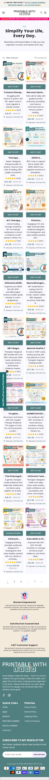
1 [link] (7, 581)
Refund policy (30, 712)
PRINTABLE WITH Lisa (33, 764)
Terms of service (32, 721)
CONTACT (7, 730)
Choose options (13, 533)
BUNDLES (6, 716)
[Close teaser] (7, 371)
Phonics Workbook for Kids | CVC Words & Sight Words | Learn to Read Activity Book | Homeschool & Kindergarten (36, 220)
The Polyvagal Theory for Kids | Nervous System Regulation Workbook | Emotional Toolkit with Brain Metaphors (13, 476)
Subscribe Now (39, 754)
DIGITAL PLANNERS (10, 725)
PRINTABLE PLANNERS (11, 721)
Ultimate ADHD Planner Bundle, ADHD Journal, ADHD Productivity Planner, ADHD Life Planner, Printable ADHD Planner (13, 283)
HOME (5, 707)
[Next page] (41, 581)
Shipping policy (30, 716)
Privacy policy (30, 707)
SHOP (5, 712)
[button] (4, 13)
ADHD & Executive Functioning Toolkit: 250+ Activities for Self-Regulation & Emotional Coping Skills (36, 158)
